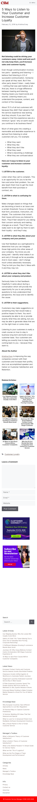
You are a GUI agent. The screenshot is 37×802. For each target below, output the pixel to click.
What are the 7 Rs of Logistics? (13, 750)
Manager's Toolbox (9, 771)
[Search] (31, 622)
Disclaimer (6, 793)
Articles (5, 766)
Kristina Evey (7, 356)
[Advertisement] (18, 592)
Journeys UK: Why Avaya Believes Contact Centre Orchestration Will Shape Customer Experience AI (17, 652)
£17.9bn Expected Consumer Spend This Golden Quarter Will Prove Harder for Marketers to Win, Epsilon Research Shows (17, 685)
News (4, 768)
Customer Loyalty (12, 454)
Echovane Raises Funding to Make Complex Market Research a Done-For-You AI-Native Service (17, 692)
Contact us (6, 787)
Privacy (5, 784)
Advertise (6, 790)
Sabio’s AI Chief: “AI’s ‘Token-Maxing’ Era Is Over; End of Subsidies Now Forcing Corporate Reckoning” (17, 640)
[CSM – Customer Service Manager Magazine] (5, 2)
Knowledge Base (8, 774)
